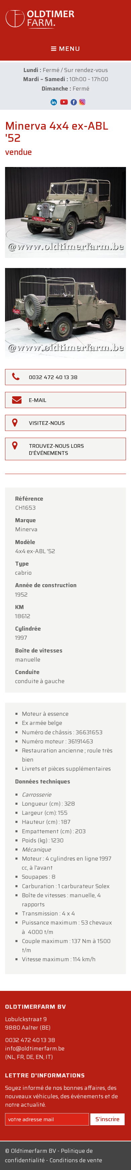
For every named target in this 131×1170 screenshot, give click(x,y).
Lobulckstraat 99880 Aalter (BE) (27, 1023)
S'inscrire (107, 1119)
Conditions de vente (75, 1160)
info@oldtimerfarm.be (34, 1048)
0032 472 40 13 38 (30, 1040)
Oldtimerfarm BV (33, 1150)
